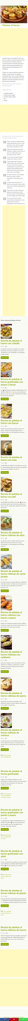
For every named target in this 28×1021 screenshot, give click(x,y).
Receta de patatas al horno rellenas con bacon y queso (11, 615)
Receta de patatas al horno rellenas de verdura (11, 733)
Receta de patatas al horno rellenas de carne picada (13, 574)
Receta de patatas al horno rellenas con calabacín (11, 655)
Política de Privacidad (18, 1017)
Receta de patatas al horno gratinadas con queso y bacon (12, 382)
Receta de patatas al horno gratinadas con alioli (12, 854)
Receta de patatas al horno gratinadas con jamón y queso (12, 812)
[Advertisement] (14, 42)
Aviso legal (6, 1017)
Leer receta (5, 357)
